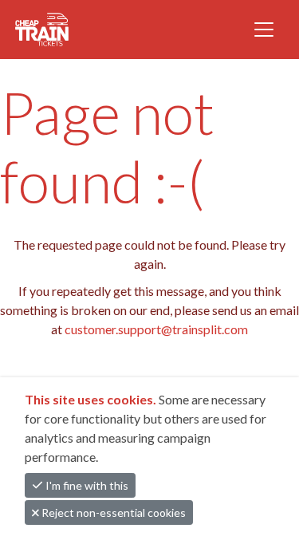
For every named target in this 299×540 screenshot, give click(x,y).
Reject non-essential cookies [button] (112, 512)
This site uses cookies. (92, 399)
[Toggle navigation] (264, 29)
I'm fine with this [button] (85, 485)
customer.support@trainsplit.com (156, 329)
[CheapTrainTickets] (81, 29)
